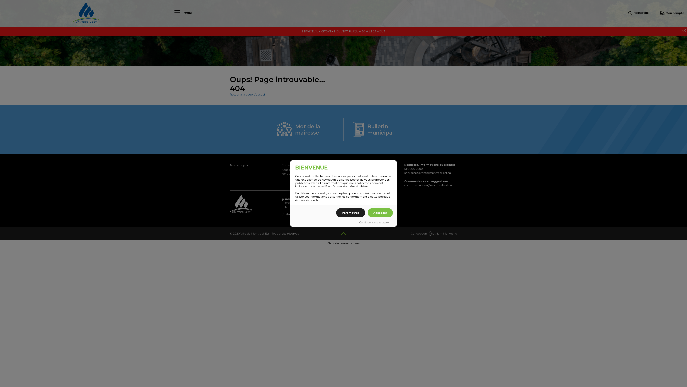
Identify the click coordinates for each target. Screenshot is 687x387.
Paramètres (350, 212)
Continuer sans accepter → (376, 222)
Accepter (380, 212)
